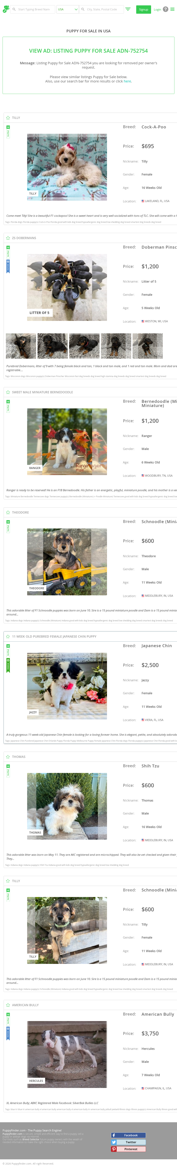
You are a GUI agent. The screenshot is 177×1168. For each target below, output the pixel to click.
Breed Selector (30, 1139)
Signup (143, 9)
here (127, 81)
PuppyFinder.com (14, 1130)
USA (143, 201)
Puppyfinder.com (12, 1133)
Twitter (131, 1142)
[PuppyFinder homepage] (6, 9)
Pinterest (130, 1149)
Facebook (131, 1135)
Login (157, 9)
